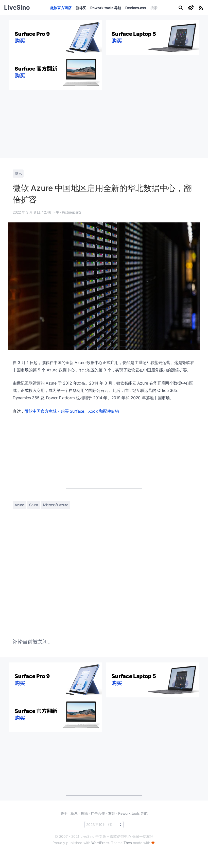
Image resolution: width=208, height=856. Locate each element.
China (33, 505)
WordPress (100, 843)
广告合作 (98, 813)
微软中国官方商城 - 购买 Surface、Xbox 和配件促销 (72, 411)
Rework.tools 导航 (105, 8)
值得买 (81, 8)
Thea (128, 843)
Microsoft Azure (55, 505)
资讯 (18, 173)
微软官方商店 (61, 8)
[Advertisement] (104, 121)
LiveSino (17, 7)
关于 (63, 813)
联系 (74, 813)
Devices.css (135, 8)
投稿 (84, 813)
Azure (19, 505)
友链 (111, 813)
